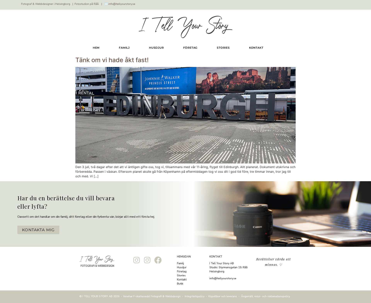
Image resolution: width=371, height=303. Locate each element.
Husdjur (181, 267)
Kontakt (181, 279)
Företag (181, 271)
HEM (96, 47)
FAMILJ (124, 47)
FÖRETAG (190, 47)
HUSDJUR (156, 47)
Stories (181, 275)
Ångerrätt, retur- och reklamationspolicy (265, 296)
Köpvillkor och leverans (222, 296)
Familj (180, 263)
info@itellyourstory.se (121, 4)
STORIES (223, 47)
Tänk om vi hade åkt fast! (112, 60)
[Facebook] (158, 260)
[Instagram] (136, 260)
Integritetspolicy (194, 296)
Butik (180, 283)
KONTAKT (256, 47)
